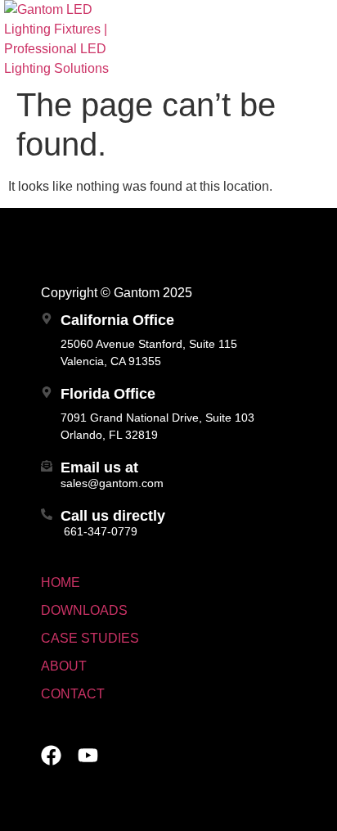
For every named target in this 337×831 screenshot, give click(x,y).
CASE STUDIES (90, 638)
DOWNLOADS (84, 610)
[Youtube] (88, 755)
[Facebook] (51, 755)
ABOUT (64, 666)
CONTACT (73, 694)
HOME (60, 582)
